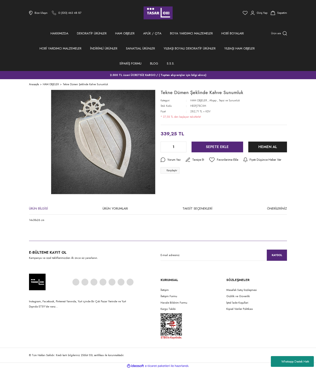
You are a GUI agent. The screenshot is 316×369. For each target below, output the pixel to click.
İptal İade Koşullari (237, 303)
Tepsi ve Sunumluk (229, 100)
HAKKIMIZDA (59, 33)
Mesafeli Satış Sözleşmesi (241, 290)
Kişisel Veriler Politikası (239, 309)
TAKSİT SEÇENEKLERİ (197, 208)
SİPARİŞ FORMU (130, 63)
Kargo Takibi (168, 309)
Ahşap (212, 100)
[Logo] (158, 12)
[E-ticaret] (157, 366)
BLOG (154, 63)
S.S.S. (171, 63)
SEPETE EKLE (217, 146)
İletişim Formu (169, 296)
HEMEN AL (267, 146)
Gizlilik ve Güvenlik (238, 296)
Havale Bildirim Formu (174, 303)
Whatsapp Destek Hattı (295, 361)
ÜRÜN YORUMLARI (115, 208)
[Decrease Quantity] (164, 147)
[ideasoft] (135, 366)
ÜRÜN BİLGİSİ (38, 208)
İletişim (165, 290)
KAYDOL (277, 255)
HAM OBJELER (198, 100)
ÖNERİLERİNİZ (277, 208)
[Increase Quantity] (182, 147)
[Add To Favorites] (223, 159)
